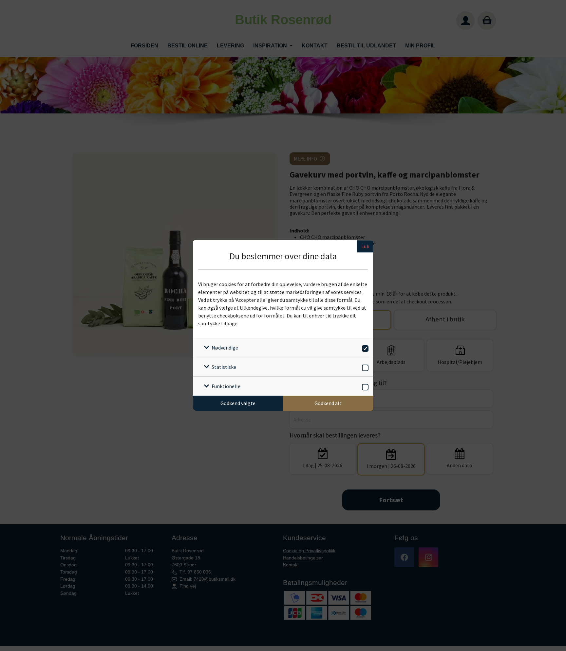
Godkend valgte (237, 403)
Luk (365, 246)
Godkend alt (328, 403)
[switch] (364, 347)
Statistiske (224, 367)
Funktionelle (226, 386)
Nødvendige (225, 347)
